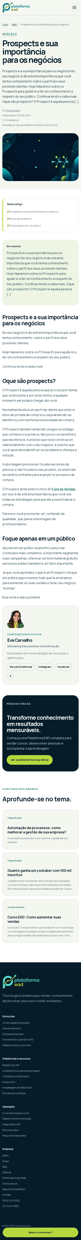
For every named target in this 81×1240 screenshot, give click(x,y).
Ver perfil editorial (21, 667)
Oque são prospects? (21, 218)
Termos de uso (9, 1183)
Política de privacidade (14, 1178)
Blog (14, 24)
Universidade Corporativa (16, 1023)
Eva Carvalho (13, 110)
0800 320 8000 (11, 1200)
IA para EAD (8, 1082)
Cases (5, 1161)
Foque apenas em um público (25, 225)
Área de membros (11, 1028)
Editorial (6, 1172)
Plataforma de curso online (16, 1045)
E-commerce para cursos (15, 1113)
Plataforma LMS (10, 1065)
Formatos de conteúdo (14, 1093)
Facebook (63, 667)
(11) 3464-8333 (10, 1206)
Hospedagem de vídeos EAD (16, 1087)
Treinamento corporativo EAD (17, 1039)
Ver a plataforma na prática (30, 760)
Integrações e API (11, 1124)
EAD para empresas (12, 1034)
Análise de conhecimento (15, 1076)
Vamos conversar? (40, 1232)
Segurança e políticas (13, 1189)
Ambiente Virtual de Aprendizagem (21, 1071)
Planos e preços (10, 1130)
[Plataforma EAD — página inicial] (40, 981)
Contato (6, 1195)
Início (5, 24)
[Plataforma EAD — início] (16, 7)
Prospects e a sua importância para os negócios (34, 211)
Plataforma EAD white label (16, 1118)
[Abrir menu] (74, 7)
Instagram (45, 667)
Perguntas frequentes (14, 1135)
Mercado (9, 34)
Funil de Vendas (63, 489)
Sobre (5, 1155)
